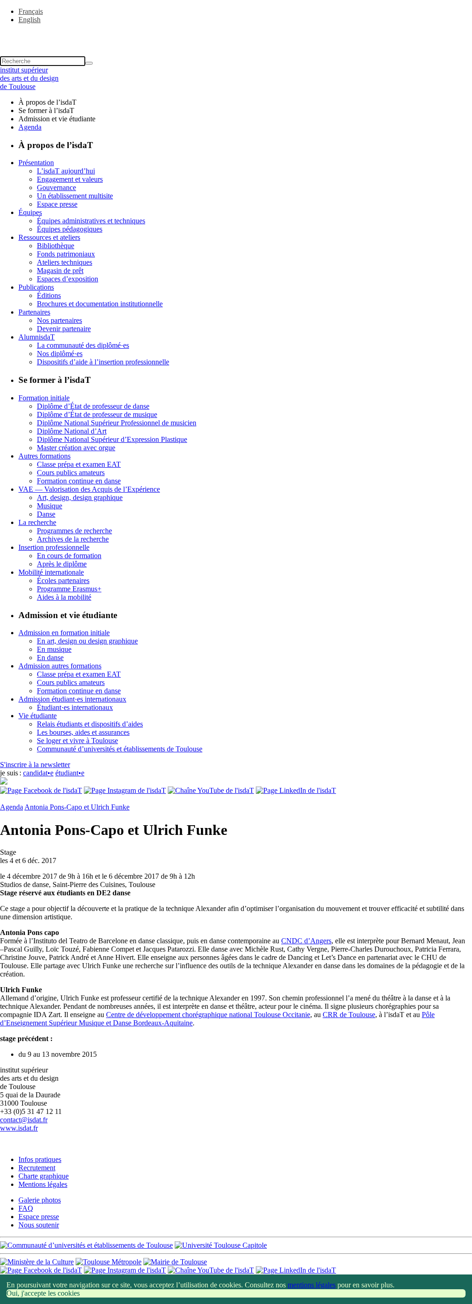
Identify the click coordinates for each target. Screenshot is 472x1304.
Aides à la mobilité (64, 597)
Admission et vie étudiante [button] (56, 119)
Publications (36, 287)
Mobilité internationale (51, 572)
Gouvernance (56, 187)
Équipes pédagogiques (69, 229)
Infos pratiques (39, 1159)
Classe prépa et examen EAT (79, 464)
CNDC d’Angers (306, 941)
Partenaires (34, 312)
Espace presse (57, 204)
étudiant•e (69, 773)
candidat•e (38, 773)
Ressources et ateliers (49, 237)
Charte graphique (43, 1176)
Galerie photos (39, 1200)
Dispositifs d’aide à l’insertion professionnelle (103, 362)
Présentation (36, 163)
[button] (236, 35)
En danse (50, 657)
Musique (49, 506)
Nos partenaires (59, 320)
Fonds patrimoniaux (66, 254)
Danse (46, 514)
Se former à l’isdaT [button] (46, 110)
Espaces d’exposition (67, 279)
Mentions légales (42, 1184)
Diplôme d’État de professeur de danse (93, 406)
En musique (54, 649)
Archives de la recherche (73, 539)
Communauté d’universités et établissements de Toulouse (119, 749)
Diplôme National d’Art (71, 431)
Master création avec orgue (76, 448)
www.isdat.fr (19, 1128)
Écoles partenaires (63, 580)
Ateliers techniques (64, 262)
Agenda (29, 127)
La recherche (37, 522)
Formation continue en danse (79, 481)
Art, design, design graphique (80, 497)
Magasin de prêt (60, 270)
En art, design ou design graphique (87, 641)
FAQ (25, 1208)
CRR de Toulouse (349, 1014)
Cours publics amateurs (71, 472)
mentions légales (312, 1285)
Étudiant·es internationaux (75, 707)
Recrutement (36, 1168)
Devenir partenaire (64, 329)
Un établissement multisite (75, 196)
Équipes (30, 212)
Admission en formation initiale (64, 633)
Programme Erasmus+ (69, 589)
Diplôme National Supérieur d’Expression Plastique (112, 439)
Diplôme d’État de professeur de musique (97, 414)
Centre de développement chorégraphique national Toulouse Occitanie (208, 1014)
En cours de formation (69, 556)
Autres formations (44, 456)
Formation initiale (44, 398)
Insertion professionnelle (53, 547)
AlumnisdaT (36, 337)
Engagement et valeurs (70, 179)
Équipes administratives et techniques (91, 221)
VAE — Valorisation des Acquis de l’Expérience (89, 489)
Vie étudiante (37, 716)
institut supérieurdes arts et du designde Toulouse (29, 78)
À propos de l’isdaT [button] (47, 102)
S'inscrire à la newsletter (35, 764)
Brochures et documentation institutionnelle (100, 304)
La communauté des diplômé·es (83, 345)
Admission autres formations (59, 666)
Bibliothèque (55, 246)
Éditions (49, 295)
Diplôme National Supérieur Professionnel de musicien (116, 423)
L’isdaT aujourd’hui (66, 171)
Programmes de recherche (74, 531)
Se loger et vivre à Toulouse (77, 740)
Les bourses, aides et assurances (83, 732)
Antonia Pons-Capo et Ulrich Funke (77, 807)
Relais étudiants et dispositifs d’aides (90, 724)
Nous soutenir (38, 1225)
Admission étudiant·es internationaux (72, 699)
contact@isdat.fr (23, 1120)
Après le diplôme (62, 564)
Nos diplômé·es (60, 353)
